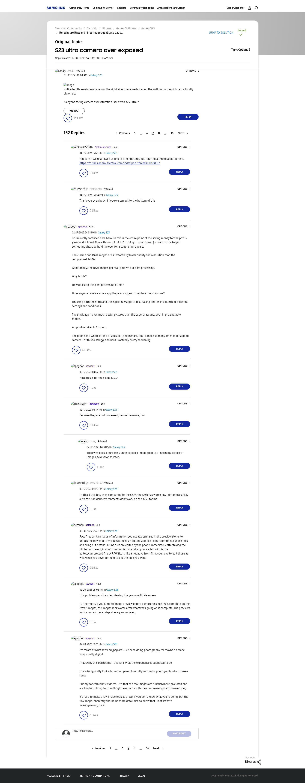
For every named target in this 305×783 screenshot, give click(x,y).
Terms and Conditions (95, 775)
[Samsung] (56, 8)
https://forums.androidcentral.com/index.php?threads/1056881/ (119, 163)
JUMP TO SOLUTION (221, 32)
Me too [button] (74, 110)
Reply (188, 116)
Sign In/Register (235, 7)
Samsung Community (68, 28)
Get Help (121, 7)
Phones (106, 28)
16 (172, 133)
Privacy (124, 775)
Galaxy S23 (148, 28)
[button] (192, 71)
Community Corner (103, 7)
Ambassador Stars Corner (171, 7)
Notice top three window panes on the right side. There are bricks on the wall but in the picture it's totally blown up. (128, 91)
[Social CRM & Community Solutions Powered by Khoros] (253, 760)
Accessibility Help (59, 775)
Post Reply (179, 733)
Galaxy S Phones (126, 28)
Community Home (79, 7)
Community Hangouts (142, 7)
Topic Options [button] (239, 49)
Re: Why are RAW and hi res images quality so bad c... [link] (91, 32)
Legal (141, 775)
